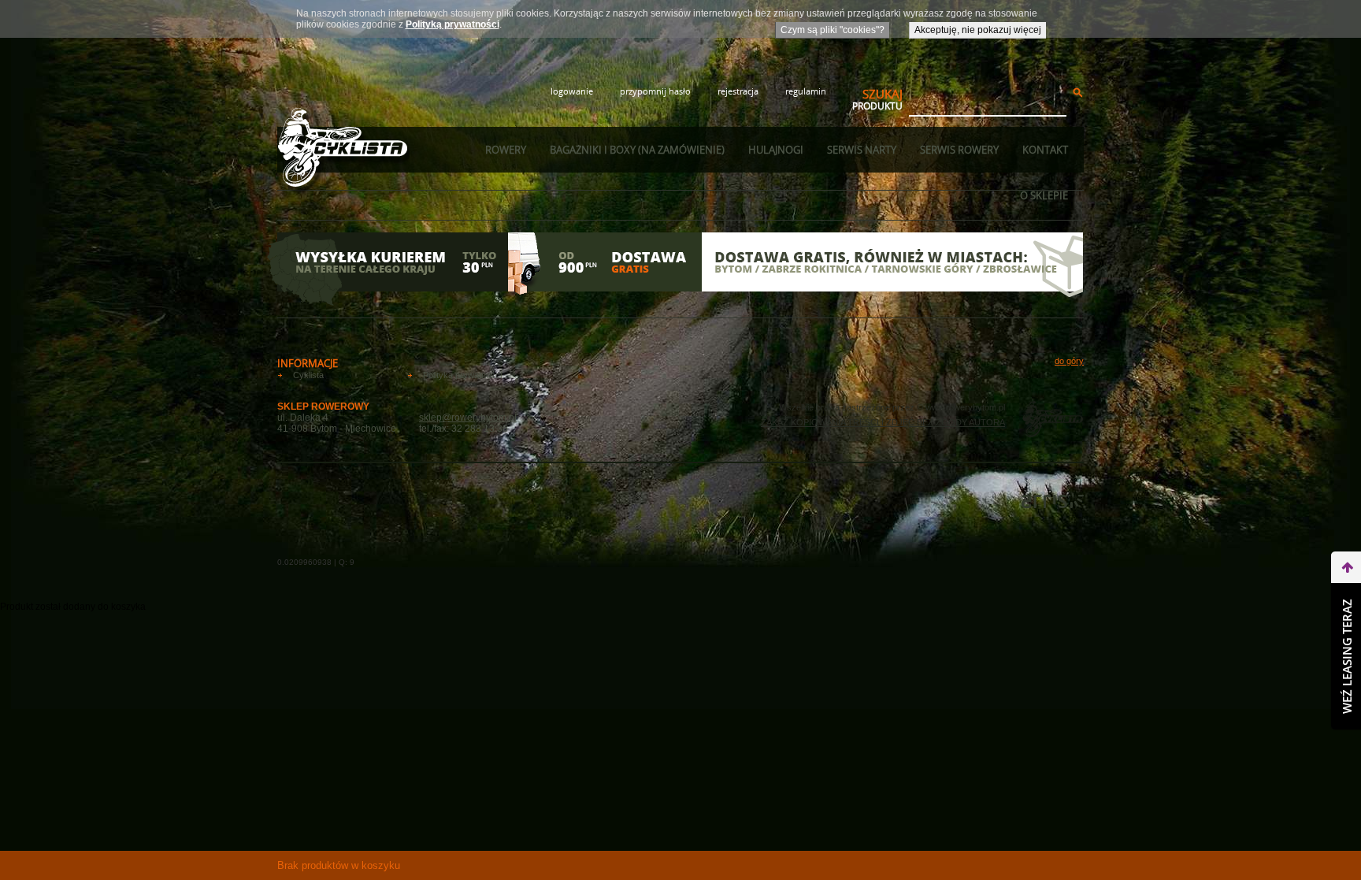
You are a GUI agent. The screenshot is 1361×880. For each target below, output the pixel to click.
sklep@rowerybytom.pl (468, 417)
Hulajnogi (775, 150)
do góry (1069, 361)
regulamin (805, 91)
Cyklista (308, 375)
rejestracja (738, 91)
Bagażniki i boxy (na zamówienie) (637, 150)
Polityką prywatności (452, 24)
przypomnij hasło (655, 91)
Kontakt (1045, 150)
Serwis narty (861, 150)
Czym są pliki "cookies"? (832, 29)
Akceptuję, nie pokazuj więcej (977, 29)
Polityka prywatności (462, 375)
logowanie (572, 91)
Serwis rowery (959, 150)
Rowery (505, 150)
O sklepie (1044, 195)
